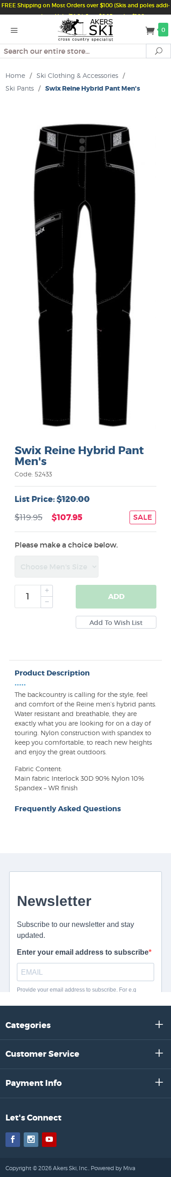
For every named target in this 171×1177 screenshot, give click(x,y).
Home (15, 75)
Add (116, 596)
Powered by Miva (113, 1168)
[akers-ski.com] (85, 29)
